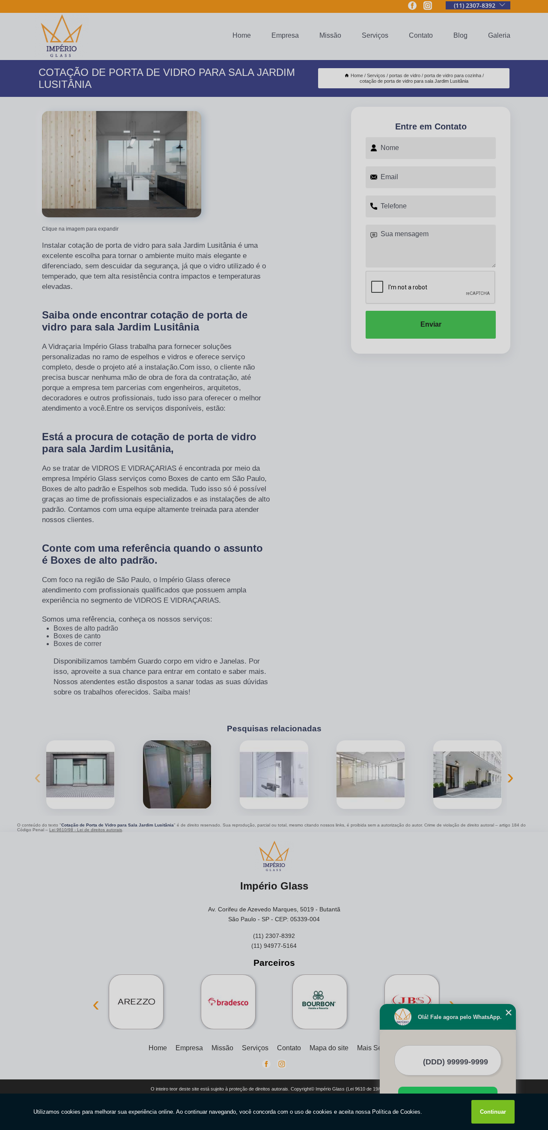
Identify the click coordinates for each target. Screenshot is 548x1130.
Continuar (493, 1112)
